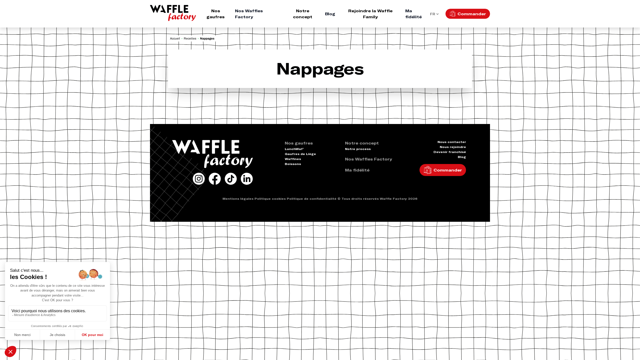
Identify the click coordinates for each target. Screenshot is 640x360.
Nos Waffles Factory (249, 13)
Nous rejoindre (453, 147)
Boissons (293, 164)
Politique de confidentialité (311, 198)
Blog (330, 13)
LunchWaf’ (294, 149)
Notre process (358, 149)
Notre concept (302, 13)
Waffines (293, 159)
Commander (472, 13)
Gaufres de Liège (300, 154)
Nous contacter (452, 142)
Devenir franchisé (450, 152)
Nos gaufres (215, 13)
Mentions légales (238, 198)
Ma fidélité (413, 13)
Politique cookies (270, 198)
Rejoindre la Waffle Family (370, 13)
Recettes (190, 38)
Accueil (175, 38)
